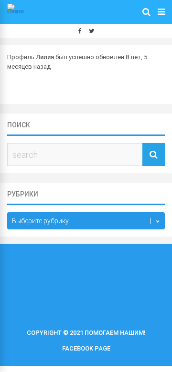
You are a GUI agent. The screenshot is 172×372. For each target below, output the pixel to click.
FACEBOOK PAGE (86, 348)
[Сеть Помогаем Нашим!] (15, 11)
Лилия (45, 57)
